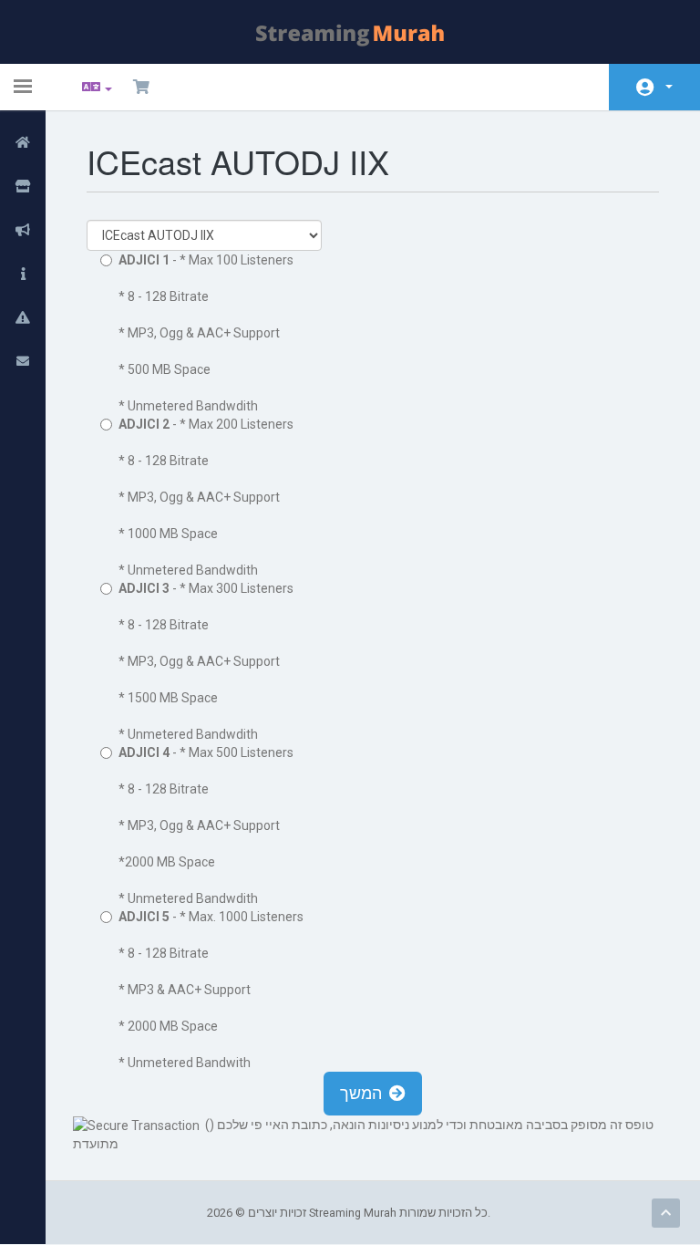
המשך (364, 1093)
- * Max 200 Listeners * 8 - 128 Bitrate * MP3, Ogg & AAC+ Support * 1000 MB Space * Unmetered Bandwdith (205, 497)
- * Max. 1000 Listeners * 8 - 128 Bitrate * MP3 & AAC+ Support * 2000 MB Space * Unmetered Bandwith (211, 989)
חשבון (654, 87)
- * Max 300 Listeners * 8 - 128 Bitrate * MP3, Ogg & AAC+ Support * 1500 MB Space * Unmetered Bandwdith (205, 661)
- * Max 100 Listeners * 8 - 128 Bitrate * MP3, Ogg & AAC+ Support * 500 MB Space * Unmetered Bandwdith (205, 333)
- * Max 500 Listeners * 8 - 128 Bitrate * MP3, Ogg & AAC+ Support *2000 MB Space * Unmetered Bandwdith (205, 825)
